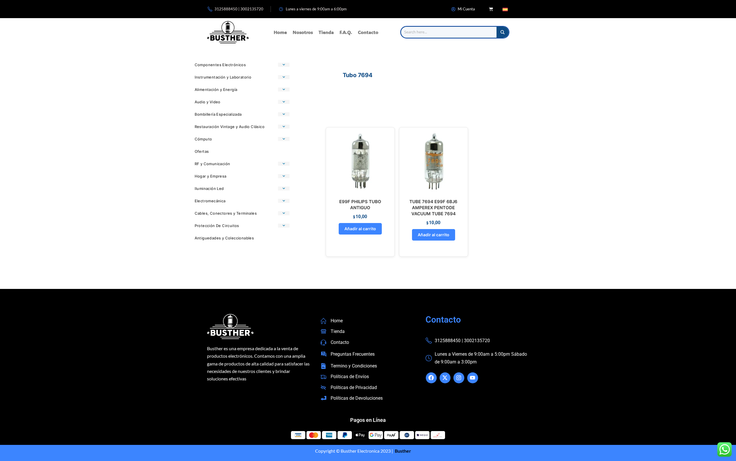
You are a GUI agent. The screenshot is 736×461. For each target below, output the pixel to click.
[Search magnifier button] (503, 32)
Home (280, 32)
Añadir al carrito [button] (360, 228)
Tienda (326, 32)
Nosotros (303, 32)
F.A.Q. (346, 32)
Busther (402, 451)
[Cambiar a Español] (505, 9)
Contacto (368, 32)
